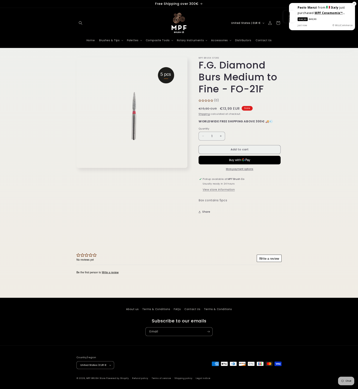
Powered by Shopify (117, 378)
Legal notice (203, 378)
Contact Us (192, 309)
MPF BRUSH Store (96, 378)
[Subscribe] (208, 331)
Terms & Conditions (156, 309)
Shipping (204, 113)
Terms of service (161, 378)
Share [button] (206, 212)
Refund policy (140, 378)
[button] (80, 23)
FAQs (177, 309)
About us (132, 309)
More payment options (239, 169)
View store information (219, 189)
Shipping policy (183, 378)
